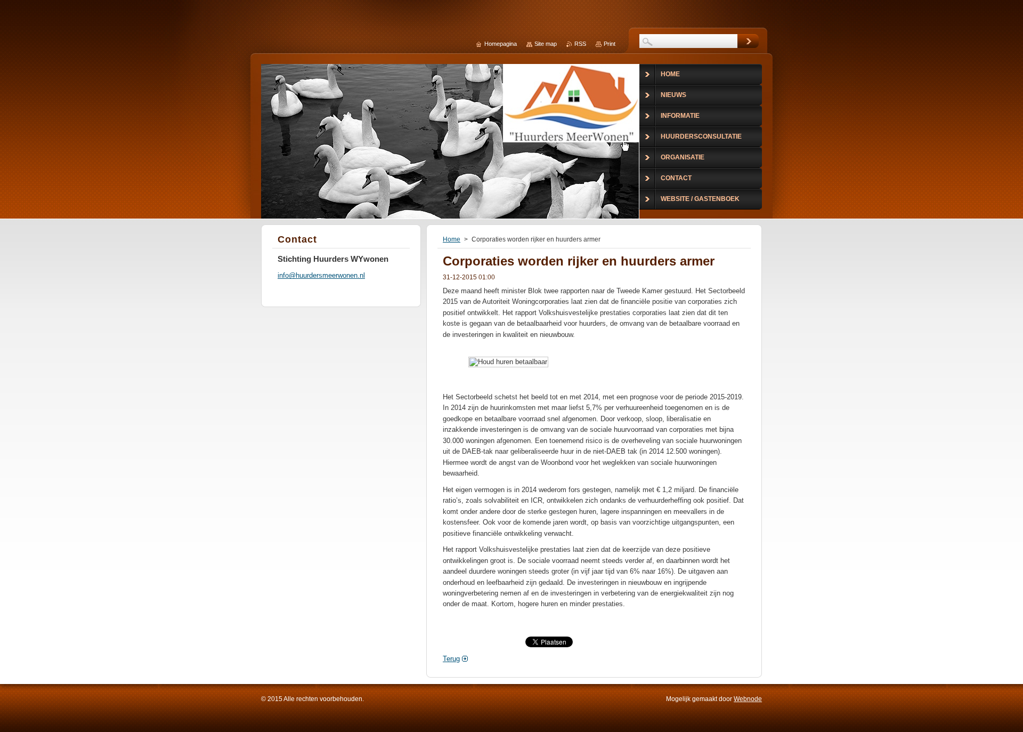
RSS (580, 44)
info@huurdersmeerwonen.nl (321, 275)
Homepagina (500, 44)
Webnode (748, 699)
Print (609, 44)
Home (451, 239)
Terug (451, 659)
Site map (545, 44)
